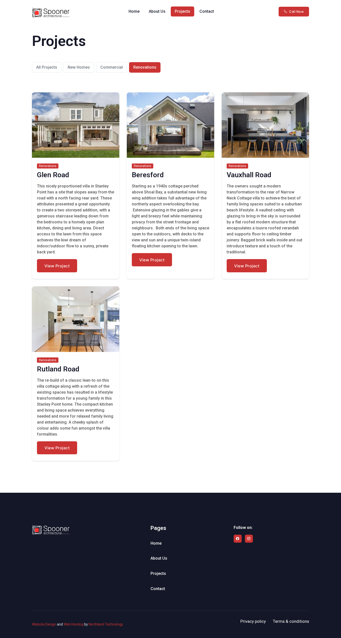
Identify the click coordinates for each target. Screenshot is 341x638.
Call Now (296, 11)
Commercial (111, 67)
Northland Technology (106, 624)
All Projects (46, 67)
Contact (206, 11)
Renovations (144, 67)
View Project (57, 265)
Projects (182, 11)
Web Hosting (73, 624)
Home (134, 11)
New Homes (79, 67)
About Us (157, 11)
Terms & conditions (291, 621)
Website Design (44, 624)
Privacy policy (253, 621)
